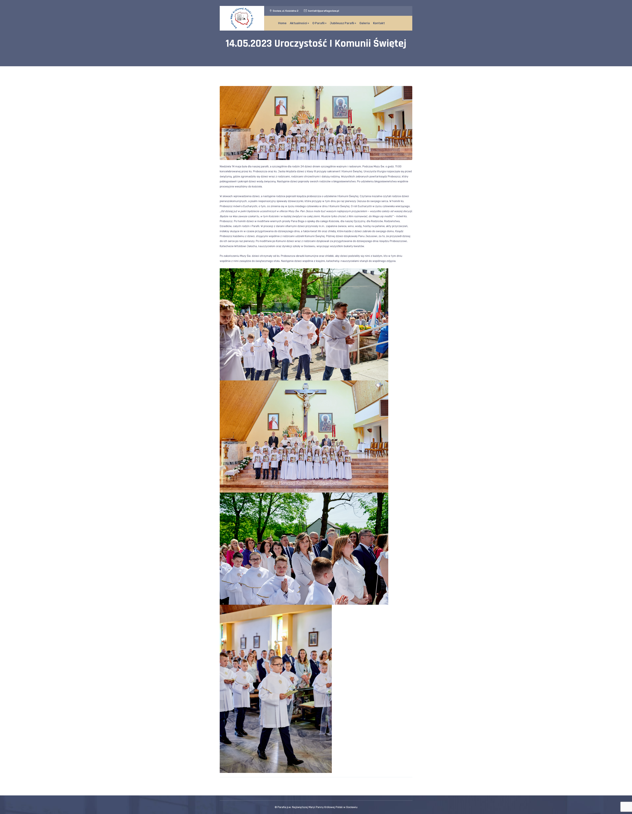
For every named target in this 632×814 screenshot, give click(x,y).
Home (282, 23)
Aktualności (298, 23)
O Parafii (318, 23)
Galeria (364, 23)
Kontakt (379, 23)
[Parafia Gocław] (242, 18)
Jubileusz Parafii (342, 23)
